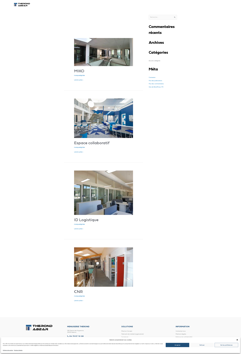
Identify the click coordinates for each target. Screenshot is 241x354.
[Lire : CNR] (103, 267)
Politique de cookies (8, 350)
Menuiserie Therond (115, 4)
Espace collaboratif (91, 143)
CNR (78, 291)
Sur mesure (124, 337)
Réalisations (178, 4)
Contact (190, 4)
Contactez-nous (181, 331)
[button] (237, 340)
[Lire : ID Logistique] (103, 192)
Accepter (177, 345)
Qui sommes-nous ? (162, 4)
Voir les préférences (226, 345)
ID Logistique (86, 219)
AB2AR (148, 4)
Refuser (201, 345)
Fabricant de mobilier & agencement (132, 334)
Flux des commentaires (156, 83)
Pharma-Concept (134, 4)
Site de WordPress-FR (156, 87)
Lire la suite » (78, 80)
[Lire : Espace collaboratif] (103, 118)
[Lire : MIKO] (103, 52)
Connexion (152, 77)
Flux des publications (155, 80)
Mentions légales (18, 350)
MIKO (79, 71)
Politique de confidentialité (184, 337)
